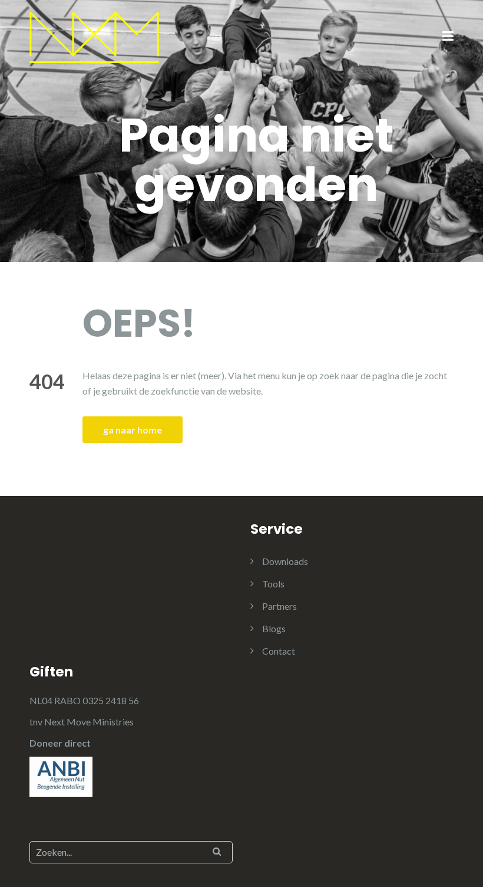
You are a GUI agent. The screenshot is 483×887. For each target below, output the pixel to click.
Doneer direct (60, 742)
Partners (279, 606)
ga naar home (132, 429)
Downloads (285, 561)
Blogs (274, 628)
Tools (273, 583)
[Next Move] (94, 36)
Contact (278, 650)
